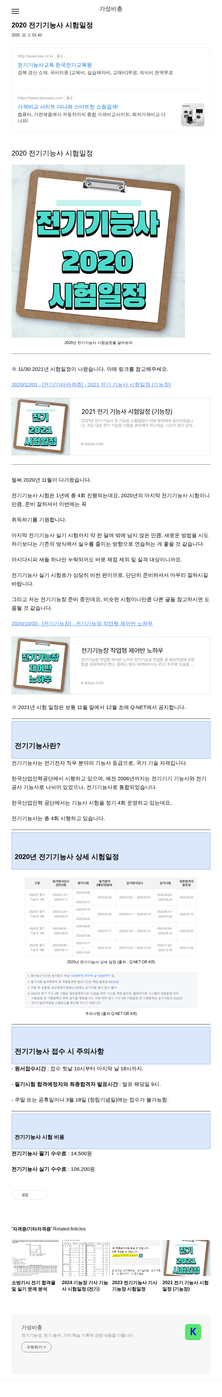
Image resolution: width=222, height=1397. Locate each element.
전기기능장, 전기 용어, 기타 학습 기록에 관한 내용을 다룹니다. (77, 1335)
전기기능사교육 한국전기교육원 (55, 65)
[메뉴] (15, 11)
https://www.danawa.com (40, 98)
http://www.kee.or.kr (35, 56)
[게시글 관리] (40, 1195)
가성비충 (111, 9)
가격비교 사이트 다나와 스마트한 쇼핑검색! (68, 107)
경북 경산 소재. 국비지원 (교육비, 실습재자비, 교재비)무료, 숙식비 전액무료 (95, 72)
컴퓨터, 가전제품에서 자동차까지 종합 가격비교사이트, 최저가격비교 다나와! (92, 117)
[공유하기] (33, 1195)
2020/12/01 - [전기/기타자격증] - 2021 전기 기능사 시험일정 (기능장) (91, 385)
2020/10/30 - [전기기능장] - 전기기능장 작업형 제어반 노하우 (82, 624)
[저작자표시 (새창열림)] (49, 1195)
